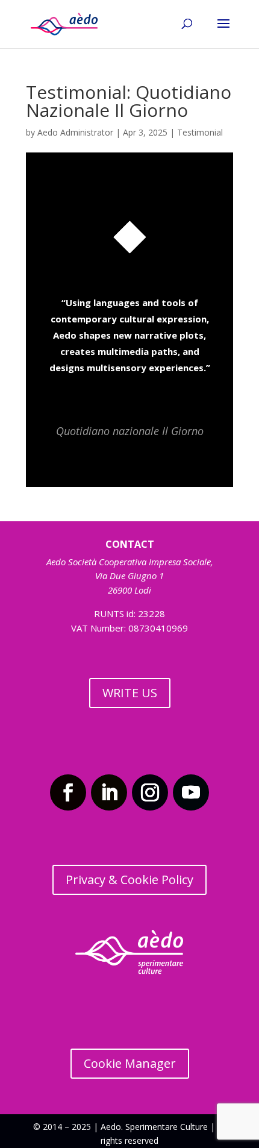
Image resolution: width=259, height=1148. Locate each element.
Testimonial (200, 132)
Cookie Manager (130, 1063)
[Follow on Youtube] (191, 792)
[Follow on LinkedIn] (109, 792)
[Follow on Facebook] (68, 792)
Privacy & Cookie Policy (129, 879)
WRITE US (129, 693)
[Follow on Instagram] (150, 792)
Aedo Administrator (75, 132)
